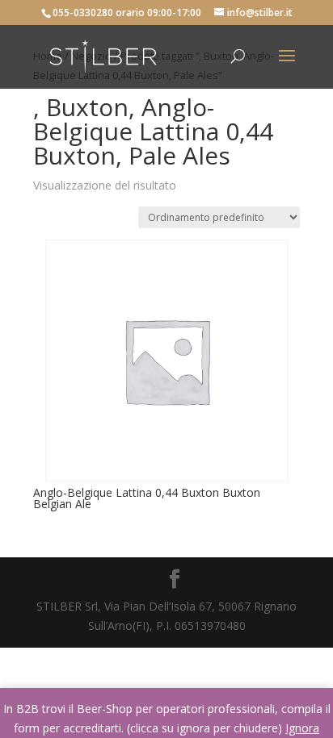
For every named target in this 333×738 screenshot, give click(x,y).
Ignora (302, 728)
